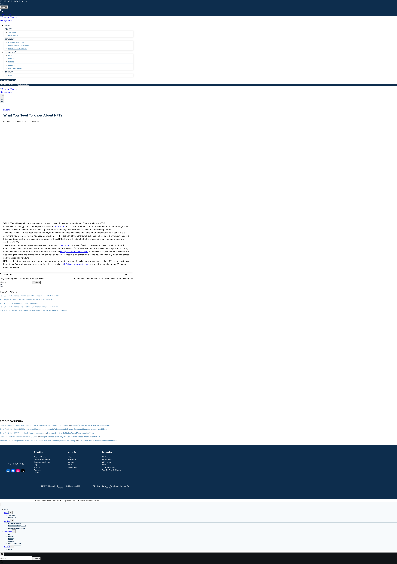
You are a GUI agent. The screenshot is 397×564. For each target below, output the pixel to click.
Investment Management (18, 45)
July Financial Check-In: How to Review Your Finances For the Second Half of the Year (34, 310)
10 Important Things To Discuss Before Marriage (98, 441)
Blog (10, 55)
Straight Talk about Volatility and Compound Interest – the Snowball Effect (77, 429)
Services (7, 521)
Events (11, 62)
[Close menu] (0, 504)
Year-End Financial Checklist (111, 470)
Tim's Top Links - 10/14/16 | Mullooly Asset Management (22, 433)
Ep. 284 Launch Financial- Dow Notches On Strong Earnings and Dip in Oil (29, 307)
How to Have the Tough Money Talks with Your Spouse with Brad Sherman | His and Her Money (37, 441)
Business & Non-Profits (42, 462)
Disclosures (106, 457)
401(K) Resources (15, 68)
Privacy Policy (107, 459)
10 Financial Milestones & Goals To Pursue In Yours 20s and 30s (103, 277)
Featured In (13, 35)
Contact (71, 462)
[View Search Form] (2, 101)
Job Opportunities (108, 467)
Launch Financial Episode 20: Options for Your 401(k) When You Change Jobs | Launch (34, 425)
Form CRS (105, 465)
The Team (12, 32)
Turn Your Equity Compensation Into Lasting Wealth (20, 303)
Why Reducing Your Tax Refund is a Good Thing (22, 277)
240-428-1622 (22, 1)
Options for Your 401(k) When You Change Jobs (90, 425)
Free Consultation (8, 80)
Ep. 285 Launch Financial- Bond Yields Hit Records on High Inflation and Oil (29, 296)
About (6, 513)
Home (7, 26)
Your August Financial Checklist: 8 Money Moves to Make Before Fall (27, 299)
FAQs (10, 75)
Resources (37, 470)
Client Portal (6, 14)
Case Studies (72, 467)
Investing (7, 110)
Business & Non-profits (17, 49)
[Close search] (2, 554)
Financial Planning (16, 42)
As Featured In (73, 459)
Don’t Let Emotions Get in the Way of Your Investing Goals (70, 433)
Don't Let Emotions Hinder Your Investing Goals (18, 437)
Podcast (11, 59)
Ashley (7, 121)
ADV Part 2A (106, 462)
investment (60, 226)
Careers (11, 65)
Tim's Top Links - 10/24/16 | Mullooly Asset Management (22, 429)
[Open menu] (2, 96)
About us (71, 457)
